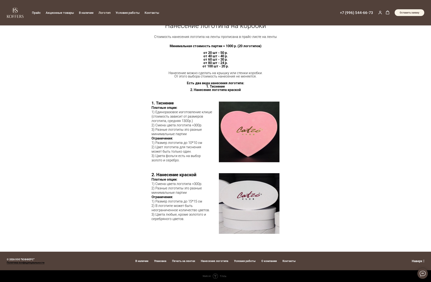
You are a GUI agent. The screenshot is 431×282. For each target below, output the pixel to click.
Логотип (104, 12)
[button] (380, 12)
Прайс (36, 12)
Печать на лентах (183, 261)
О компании (269, 261)
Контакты (152, 12)
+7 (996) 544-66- (354, 13)
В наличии (86, 12)
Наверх (417, 261)
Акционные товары (60, 12)
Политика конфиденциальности (25, 262)
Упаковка (160, 261)
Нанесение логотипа (214, 261)
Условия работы (128, 12)
